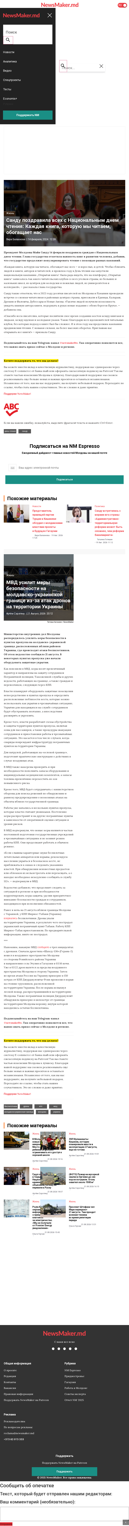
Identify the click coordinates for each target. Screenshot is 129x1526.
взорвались (11, 918)
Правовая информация (18, 1394)
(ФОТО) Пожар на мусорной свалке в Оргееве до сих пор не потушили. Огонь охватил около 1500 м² (84, 1178)
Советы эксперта (75, 1394)
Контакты (10, 1382)
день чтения (10, 431)
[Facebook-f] (53, 1348)
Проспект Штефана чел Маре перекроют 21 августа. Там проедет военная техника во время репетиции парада (82, 1213)
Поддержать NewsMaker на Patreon (26, 1400)
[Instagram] (64, 1348)
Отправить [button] (6, 1524)
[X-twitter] (59, 1348)
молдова (42, 1112)
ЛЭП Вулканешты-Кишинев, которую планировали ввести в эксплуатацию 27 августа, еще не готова (83, 1144)
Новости (36, 506)
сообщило (43, 947)
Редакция (10, 1376)
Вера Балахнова (15, 239)
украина (56, 1112)
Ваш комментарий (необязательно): (37, 1502)
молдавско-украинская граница (18, 1112)
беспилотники (10, 1106)
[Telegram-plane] (76, 1348)
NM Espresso (72, 1370)
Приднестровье (74, 1376)
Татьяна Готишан (104, 539)
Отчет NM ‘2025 (74, 1400)
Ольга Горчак (38, 1234)
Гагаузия (70, 1382)
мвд (55, 1106)
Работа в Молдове (75, 1388)
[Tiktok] (70, 1348)
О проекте (10, 1370)
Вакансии (10, 1388)
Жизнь (10, 213)
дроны (26, 1106)
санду (25, 431)
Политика (100, 506)
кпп (40, 1106)
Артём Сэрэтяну (15, 613)
